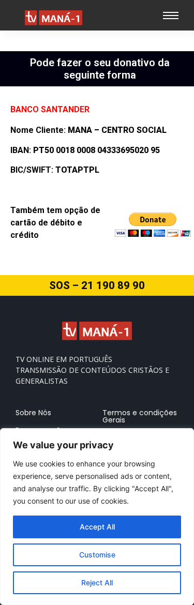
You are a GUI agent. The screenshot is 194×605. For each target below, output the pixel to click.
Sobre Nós (33, 412)
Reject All (97, 582)
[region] (97, 516)
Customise (97, 554)
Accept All (97, 526)
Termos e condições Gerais (139, 416)
